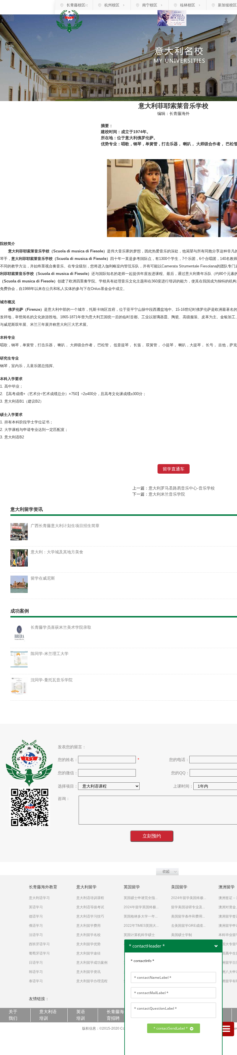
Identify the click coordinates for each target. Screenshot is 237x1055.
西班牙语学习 (39, 944)
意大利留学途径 (88, 953)
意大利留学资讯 (88, 972)
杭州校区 (111, 5)
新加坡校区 (227, 5)
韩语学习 (36, 972)
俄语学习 (36, 926)
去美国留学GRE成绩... (188, 926)
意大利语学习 (39, 898)
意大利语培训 (48, 1015)
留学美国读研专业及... (188, 907)
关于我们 (13, 1015)
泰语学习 (36, 981)
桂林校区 (187, 5)
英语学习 (36, 907)
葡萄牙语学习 (39, 953)
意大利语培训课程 (90, 898)
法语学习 (36, 935)
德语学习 (36, 916)
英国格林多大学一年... (141, 916)
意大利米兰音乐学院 (167, 494)
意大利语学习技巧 (90, 916)
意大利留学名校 (88, 935)
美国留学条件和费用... (188, 916)
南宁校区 (149, 5)
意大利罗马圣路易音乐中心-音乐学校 (182, 488)
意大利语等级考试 (90, 907)
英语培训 (80, 1015)
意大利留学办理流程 (92, 981)
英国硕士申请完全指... (141, 898)
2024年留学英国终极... (141, 907)
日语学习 (36, 963)
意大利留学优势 (88, 944)
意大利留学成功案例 (92, 963)
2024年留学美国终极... (188, 898)
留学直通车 (173, 468)
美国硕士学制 (181, 935)
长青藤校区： (77, 5)
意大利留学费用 (88, 926)
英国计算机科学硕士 (139, 935)
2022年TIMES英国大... (141, 926)
